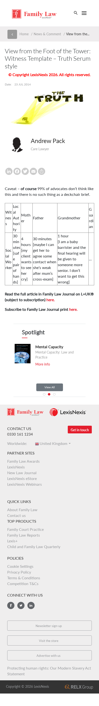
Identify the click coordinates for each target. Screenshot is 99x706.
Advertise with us (49, 656)
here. (50, 299)
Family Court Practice (25, 529)
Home (24, 34)
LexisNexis (16, 467)
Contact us (16, 515)
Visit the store (48, 641)
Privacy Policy (19, 572)
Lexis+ (12, 540)
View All (49, 387)
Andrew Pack (48, 140)
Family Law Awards (23, 461)
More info (42, 364)
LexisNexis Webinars (24, 484)
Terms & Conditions (23, 577)
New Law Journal (22, 472)
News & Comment (47, 34)
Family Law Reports (23, 535)
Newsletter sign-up (49, 626)
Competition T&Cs (22, 583)
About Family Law (22, 509)
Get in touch (80, 430)
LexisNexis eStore (22, 478)
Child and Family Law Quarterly (33, 546)
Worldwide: (18, 443)
